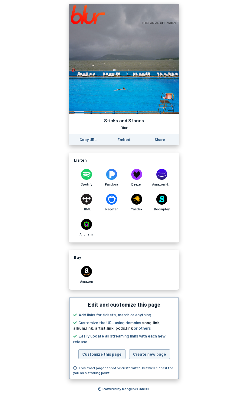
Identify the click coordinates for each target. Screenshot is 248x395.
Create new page (149, 354)
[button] (124, 338)
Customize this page (102, 354)
